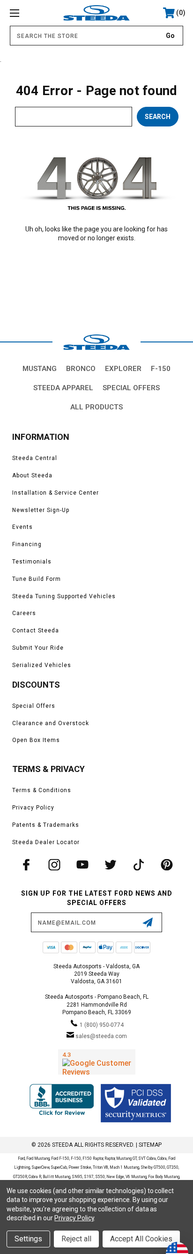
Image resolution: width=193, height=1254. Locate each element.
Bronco (81, 368)
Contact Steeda (35, 630)
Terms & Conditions (41, 790)
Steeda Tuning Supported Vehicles (64, 596)
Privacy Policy (33, 807)
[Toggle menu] (27, 13)
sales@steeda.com (101, 1036)
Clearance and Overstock (50, 723)
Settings (28, 1238)
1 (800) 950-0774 (102, 1025)
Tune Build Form (36, 579)
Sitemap (150, 1145)
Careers (24, 613)
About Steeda (32, 475)
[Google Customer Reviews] (96, 1062)
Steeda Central (34, 458)
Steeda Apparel (63, 388)
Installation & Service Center (55, 493)
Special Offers (131, 388)
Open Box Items (36, 740)
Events (22, 527)
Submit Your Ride (38, 648)
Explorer (123, 368)
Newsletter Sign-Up (40, 510)
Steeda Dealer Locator (46, 842)
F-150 (161, 368)
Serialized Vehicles (41, 665)
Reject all (76, 1238)
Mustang (39, 368)
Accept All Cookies (141, 1238)
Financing (27, 544)
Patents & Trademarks (45, 825)
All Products (96, 407)
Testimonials (32, 561)
